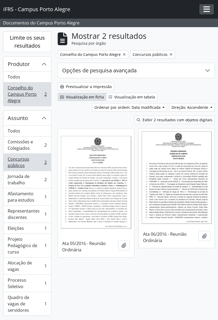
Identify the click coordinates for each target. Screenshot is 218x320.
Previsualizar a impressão (88, 86)
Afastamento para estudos (27, 197)
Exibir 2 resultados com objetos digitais (176, 119)
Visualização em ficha (84, 96)
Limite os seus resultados (27, 41)
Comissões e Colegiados (27, 145)
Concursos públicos (27, 162)
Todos (14, 77)
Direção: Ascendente (190, 107)
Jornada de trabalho (27, 179)
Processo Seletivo (27, 283)
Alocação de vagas (27, 266)
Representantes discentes (27, 214)
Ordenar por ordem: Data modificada (128, 107)
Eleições (27, 229)
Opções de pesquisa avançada (99, 70)
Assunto (18, 118)
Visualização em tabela (134, 96)
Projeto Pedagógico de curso (27, 245)
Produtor (19, 64)
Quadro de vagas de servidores (27, 303)
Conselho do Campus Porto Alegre (27, 94)
